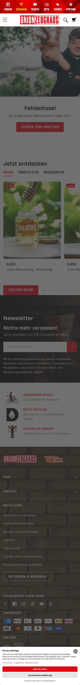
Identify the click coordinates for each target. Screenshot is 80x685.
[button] (5, 20)
